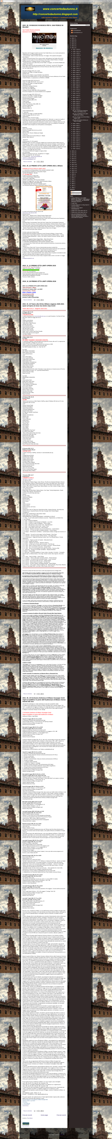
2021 (73, 47)
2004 (73, 181)
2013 (73, 164)
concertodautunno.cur (77, 32)
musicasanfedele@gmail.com (29, 159)
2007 (73, 176)
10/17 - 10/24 (76, 64)
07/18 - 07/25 (76, 89)
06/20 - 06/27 (76, 97)
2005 (73, 179)
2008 (73, 174)
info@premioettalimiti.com (28, 258)
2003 (73, 183)
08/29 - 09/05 (76, 78)
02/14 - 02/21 (76, 137)
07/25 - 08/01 (76, 87)
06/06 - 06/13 (76, 101)
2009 (73, 172)
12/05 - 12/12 (76, 51)
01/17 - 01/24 (76, 144)
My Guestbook (25, 1125)
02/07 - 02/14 (76, 139)
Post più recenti (27, 1115)
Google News (74, 203)
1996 (73, 187)
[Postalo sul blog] (38, 161)
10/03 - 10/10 (76, 68)
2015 (73, 160)
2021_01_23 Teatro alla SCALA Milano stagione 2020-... (81, 117)
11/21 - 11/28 (76, 55)
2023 (73, 44)
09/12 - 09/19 (76, 74)
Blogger (61, 1134)
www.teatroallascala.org (40, 316)
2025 (73, 40)
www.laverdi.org (25, 1105)
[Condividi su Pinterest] (43, 161)
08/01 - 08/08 (76, 86)
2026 (73, 38)
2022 (73, 45)
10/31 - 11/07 (76, 61)
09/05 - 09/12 (76, 76)
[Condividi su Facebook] (41, 161)
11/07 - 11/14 (76, 59)
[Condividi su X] (40, 161)
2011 (73, 168)
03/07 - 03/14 (76, 131)
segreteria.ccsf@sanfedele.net (29, 157)
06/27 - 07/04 (76, 95)
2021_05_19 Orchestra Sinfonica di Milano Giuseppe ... (80, 120)
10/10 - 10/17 (76, 66)
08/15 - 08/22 (76, 82)
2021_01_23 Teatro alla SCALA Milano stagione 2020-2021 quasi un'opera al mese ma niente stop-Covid (43, 305)
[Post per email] (34, 161)
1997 (73, 185)
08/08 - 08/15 (76, 84)
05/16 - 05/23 (76, 107)
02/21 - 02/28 (76, 135)
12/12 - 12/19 (76, 49)
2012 (73, 166)
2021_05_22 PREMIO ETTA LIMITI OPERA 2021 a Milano (42, 166)
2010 (73, 170)
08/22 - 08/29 (76, 80)
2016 (73, 158)
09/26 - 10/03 (76, 70)
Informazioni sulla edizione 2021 (29, 212)
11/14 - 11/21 (76, 57)
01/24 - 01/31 (76, 142)
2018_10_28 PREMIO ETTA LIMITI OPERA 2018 (39, 281)
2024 (73, 42)
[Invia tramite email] (37, 161)
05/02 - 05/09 (76, 123)
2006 (73, 178)
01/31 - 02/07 (76, 140)
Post (73, 191)
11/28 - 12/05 (76, 53)
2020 (73, 151)
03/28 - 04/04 (76, 125)
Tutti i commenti (75, 194)
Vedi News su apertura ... (28, 479)
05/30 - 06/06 (76, 103)
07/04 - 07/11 (76, 93)
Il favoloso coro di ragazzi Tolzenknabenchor (77, 208)
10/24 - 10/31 (76, 62)
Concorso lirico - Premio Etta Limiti (30, 270)
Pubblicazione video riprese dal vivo (79, 210)
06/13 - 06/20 (76, 99)
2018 (73, 154)
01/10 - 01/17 (76, 146)
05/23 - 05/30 (76, 105)
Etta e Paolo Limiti (29, 292)
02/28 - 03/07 (76, 133)
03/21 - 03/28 (76, 127)
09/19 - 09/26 (76, 72)
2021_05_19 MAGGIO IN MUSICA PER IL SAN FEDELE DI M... (80, 111)
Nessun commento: (27, 161)
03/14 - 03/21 (76, 129)
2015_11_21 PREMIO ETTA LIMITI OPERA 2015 (39, 265)
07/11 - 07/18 (76, 91)
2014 (73, 162)
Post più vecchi (61, 1115)
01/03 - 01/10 (76, 148)
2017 (73, 156)
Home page (44, 1115)
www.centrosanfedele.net (36, 156)
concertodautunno (77, 30)
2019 (73, 153)
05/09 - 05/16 (76, 109)
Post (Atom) (29, 1118)
